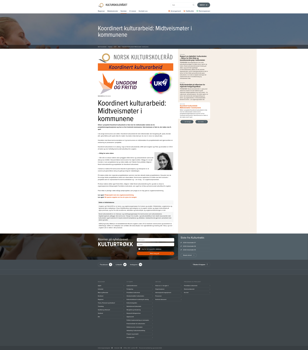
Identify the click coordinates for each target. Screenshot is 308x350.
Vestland (100, 313)
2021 (115, 46)
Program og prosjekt (132, 334)
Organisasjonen (159, 289)
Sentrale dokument (160, 299)
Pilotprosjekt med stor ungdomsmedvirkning (119, 195)
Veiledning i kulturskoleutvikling (136, 330)
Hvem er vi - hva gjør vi (162, 286)
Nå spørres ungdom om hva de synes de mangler (121, 197)
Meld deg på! (154, 253)
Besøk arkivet (187, 255)
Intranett (116, 348)
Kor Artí (186, 292)
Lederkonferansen (132, 286)
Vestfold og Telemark (104, 310)
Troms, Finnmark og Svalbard (106, 303)
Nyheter (124, 11)
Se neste (201, 122)
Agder (99, 286)
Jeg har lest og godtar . (151, 249)
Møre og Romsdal (103, 292)
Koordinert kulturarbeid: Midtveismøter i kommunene (135, 46)
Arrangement (130, 337)
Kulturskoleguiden (132, 303)
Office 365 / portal (129, 348)
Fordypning (130, 289)
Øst (99, 317)
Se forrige (188, 122)
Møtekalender (112, 11)
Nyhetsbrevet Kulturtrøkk (134, 306)
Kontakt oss (143, 11)
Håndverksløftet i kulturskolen (135, 296)
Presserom (158, 296)
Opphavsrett (130, 317)
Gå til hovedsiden (102, 46)
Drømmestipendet (189, 289)
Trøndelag (101, 306)
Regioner (101, 11)
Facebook (104, 264)
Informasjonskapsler (104, 348)
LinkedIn (119, 264)
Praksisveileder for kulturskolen (136, 324)
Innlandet (100, 289)
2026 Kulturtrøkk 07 (189, 243)
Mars (119, 46)
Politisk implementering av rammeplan (138, 320)
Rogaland (100, 299)
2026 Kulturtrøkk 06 (189, 246)
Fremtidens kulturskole (133, 292)
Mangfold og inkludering (134, 310)
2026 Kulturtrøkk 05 (189, 250)
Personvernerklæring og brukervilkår (150, 348)
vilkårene (158, 249)
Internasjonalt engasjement (163, 292)
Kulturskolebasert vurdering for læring (138, 299)
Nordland (100, 296)
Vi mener (132, 11)
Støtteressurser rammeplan (135, 327)
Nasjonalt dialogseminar (134, 313)
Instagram (134, 264)
